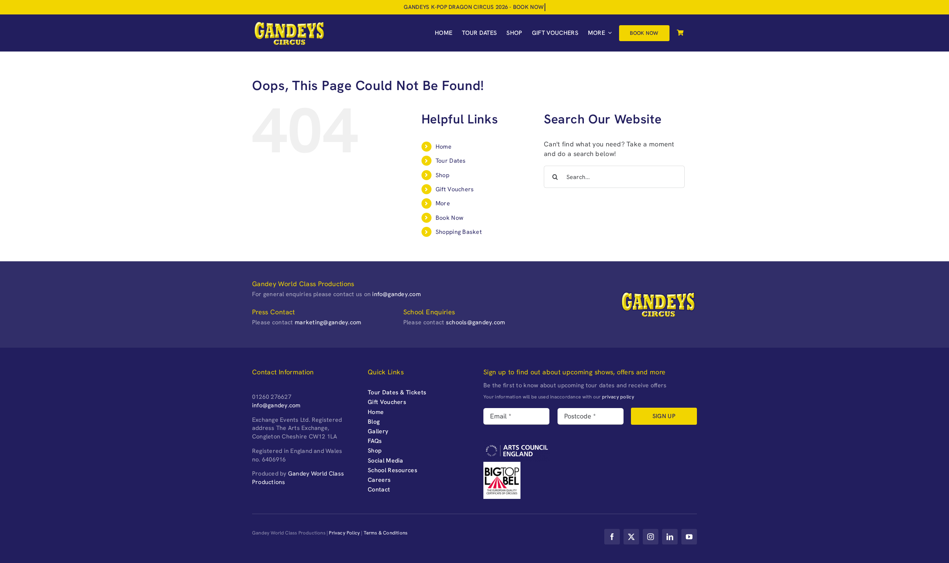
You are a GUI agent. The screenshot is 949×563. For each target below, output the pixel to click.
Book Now (449, 218)
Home (444, 146)
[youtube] (689, 536)
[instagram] (650, 536)
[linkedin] (670, 536)
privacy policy (618, 397)
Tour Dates (451, 161)
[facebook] (612, 536)
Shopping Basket (459, 232)
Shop (442, 175)
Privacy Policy (344, 533)
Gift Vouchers (455, 189)
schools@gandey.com (475, 322)
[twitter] (631, 536)
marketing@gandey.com (328, 322)
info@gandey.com (396, 294)
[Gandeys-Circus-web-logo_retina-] (289, 23)
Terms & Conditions (386, 533)
